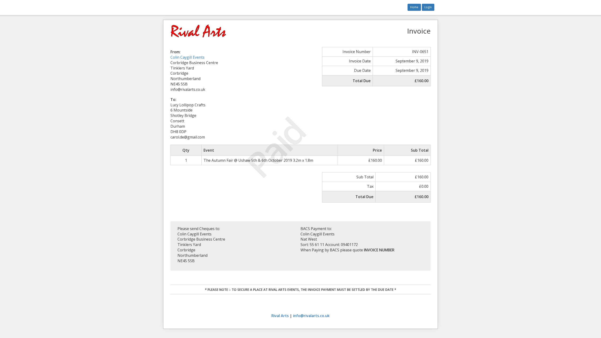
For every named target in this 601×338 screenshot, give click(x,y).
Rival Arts (280, 315)
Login (428, 7)
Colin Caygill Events (187, 57)
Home (414, 7)
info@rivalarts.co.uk (311, 315)
